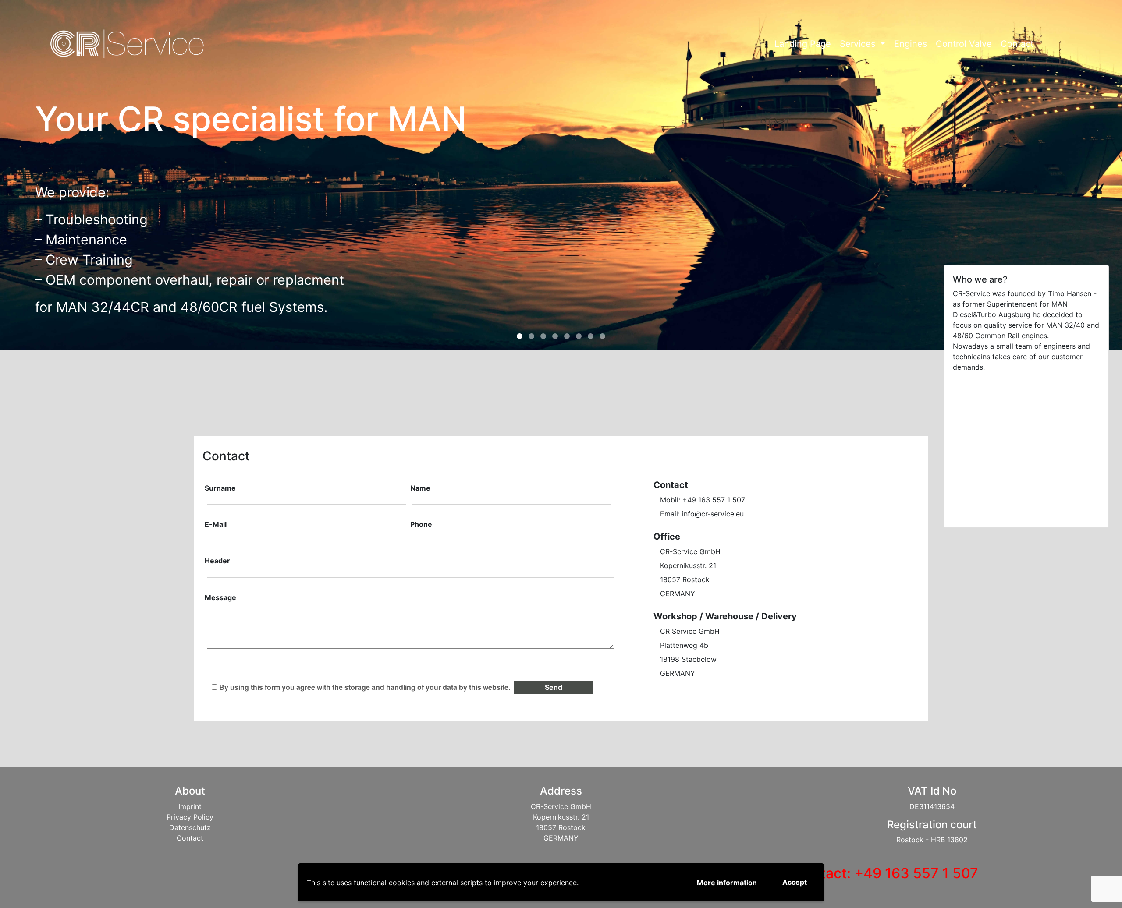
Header (217, 560)
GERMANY (677, 593)
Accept (794, 882)
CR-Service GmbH (690, 551)
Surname (220, 488)
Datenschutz (190, 827)
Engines (910, 44)
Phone (421, 524)
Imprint (190, 806)
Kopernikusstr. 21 (688, 565)
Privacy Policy (190, 817)
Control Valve (964, 44)
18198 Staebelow (688, 659)
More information (727, 882)
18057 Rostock (685, 579)
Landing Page (802, 44)
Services (859, 44)
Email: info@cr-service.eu (702, 513)
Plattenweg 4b (684, 645)
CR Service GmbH (690, 631)
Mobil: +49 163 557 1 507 (702, 499)
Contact (1017, 44)
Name (420, 488)
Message (220, 597)
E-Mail (216, 524)
